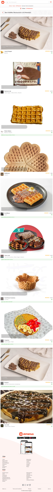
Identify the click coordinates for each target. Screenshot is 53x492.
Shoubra (28, 476)
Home (10, 5)
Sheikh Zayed (5, 472)
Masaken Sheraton (6, 478)
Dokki (3, 473)
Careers (39, 488)
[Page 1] (51, 422)
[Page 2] (51, 128)
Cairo (3, 459)
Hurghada (28, 460)
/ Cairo (13, 5)
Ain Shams (4, 476)
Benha (3, 467)
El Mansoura (4, 461)
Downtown (4, 475)
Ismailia (28, 464)
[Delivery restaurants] (2, 12)
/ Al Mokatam (18, 5)
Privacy (29, 488)
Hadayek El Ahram (6, 477)
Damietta (4, 464)
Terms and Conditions (17, 488)
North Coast (5, 460)
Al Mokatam (28, 477)
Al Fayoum (4, 466)
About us (4, 488)
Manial (3, 481)
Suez (3, 465)
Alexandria (28, 459)
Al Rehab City (29, 475)
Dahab (27, 465)
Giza (27, 478)
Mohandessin (29, 472)
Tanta (27, 461)
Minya (27, 466)
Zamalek (28, 473)
